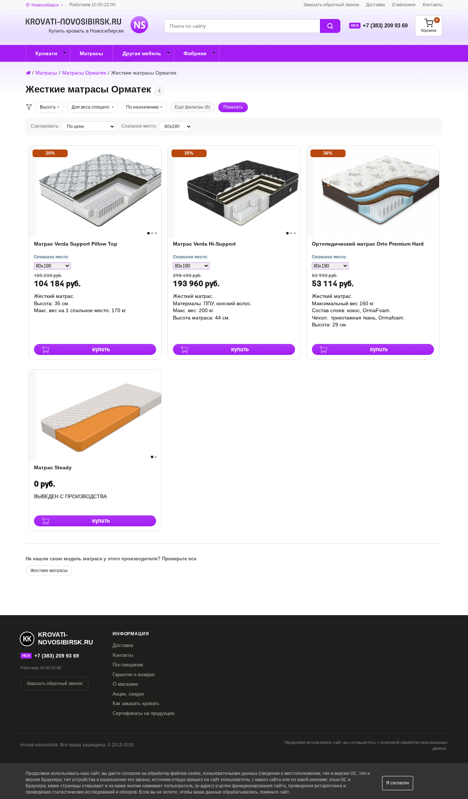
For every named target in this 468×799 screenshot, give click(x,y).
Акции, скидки (128, 694)
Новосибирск (44, 5)
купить (101, 349)
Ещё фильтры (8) (192, 107)
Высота (48, 107)
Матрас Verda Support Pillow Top (75, 244)
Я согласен (397, 782)
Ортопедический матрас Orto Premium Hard (368, 244)
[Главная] (28, 73)
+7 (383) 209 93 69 (385, 25)
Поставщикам (128, 664)
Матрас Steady (53, 467)
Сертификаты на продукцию (144, 713)
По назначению (142, 107)
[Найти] (330, 26)
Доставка (375, 4)
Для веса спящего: (91, 107)
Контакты (432, 4)
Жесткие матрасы (49, 570)
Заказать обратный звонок (331, 4)
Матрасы (91, 53)
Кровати (46, 53)
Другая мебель (141, 53)
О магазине (404, 4)
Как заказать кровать (136, 703)
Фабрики (195, 53)
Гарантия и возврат (134, 674)
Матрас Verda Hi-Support (204, 244)
